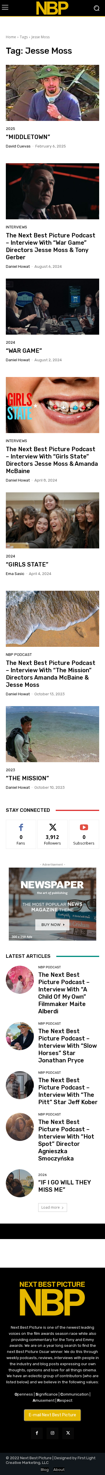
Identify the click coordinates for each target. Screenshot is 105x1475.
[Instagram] (52, 1433)
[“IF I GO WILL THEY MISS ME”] (20, 1183)
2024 (10, 342)
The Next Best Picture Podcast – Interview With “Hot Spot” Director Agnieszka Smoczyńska (66, 1140)
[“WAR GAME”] (52, 307)
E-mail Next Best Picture (52, 1415)
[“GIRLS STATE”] (52, 520)
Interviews (16, 227)
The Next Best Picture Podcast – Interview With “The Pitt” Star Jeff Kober (68, 1091)
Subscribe (84, 824)
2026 (42, 1175)
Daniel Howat (18, 266)
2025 (10, 129)
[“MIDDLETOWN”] (52, 93)
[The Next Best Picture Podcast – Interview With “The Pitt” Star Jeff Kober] (20, 1085)
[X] (68, 1433)
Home (11, 36)
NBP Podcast (19, 654)
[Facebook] (37, 1433)
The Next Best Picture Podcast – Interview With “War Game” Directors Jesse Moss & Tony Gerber (50, 246)
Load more (50, 1207)
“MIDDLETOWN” (28, 136)
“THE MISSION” (27, 778)
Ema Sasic (15, 573)
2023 (10, 770)
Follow (53, 824)
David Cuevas (18, 146)
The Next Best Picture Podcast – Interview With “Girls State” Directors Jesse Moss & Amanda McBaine (52, 460)
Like (21, 824)
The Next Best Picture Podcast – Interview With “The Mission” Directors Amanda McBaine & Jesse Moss (50, 673)
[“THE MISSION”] (52, 734)
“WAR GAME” (24, 350)
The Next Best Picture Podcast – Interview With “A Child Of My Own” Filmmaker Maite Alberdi (64, 993)
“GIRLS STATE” (27, 564)
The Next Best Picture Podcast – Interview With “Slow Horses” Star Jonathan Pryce (67, 1046)
